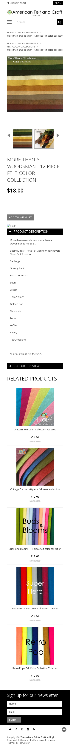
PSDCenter (24, 742)
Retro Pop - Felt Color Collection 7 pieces (35, 668)
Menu (58, 3)
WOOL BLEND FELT (28, 32)
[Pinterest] (22, 729)
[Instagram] (28, 729)
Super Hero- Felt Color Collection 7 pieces (35, 608)
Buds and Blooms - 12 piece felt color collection (35, 548)
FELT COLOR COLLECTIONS (21, 46)
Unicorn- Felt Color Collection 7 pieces (35, 429)
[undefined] (35, 89)
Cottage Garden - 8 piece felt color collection (35, 489)
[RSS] (34, 729)
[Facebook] (16, 729)
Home (10, 32)
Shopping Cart (18, 3)
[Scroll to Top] (64, 729)
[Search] (60, 22)
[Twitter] (10, 729)
